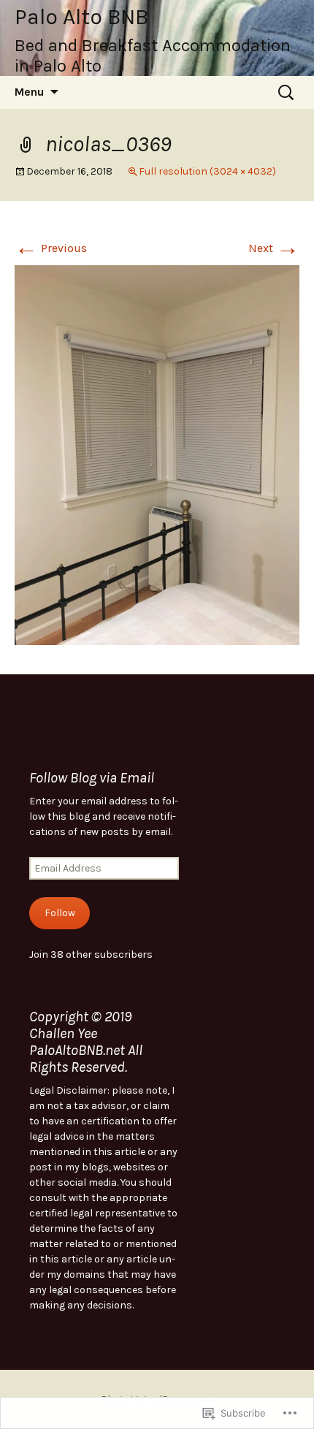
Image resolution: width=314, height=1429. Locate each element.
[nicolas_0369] (157, 454)
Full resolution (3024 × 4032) (207, 171)
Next (273, 248)
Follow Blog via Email (91, 777)
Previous (51, 248)
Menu (29, 92)
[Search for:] (287, 92)
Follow (60, 913)
